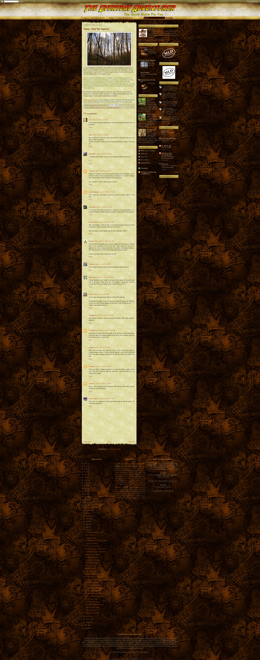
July (87, 521)
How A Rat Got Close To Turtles (94, 596)
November (89, 510)
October (88, 513)
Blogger (152, 659)
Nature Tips (143, 157)
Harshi (91, 294)
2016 (85, 488)
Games (97, 107)
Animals (92, 107)
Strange (140, 491)
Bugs (143, 466)
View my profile (143, 40)
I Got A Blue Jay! (90, 535)
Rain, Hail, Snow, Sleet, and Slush (151, 63)
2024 (85, 469)
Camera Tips (144, 154)
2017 (85, 486)
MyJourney (164, 164)
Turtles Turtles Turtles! (92, 599)
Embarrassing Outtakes (167, 132)
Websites (122, 498)
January (88, 622)
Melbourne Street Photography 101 (166, 154)
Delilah (126, 470)
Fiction (117, 472)
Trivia (142, 493)
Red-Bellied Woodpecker (92, 557)
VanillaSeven (93, 315)
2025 (85, 466)
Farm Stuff (140, 470)
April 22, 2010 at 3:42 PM (106, 222)
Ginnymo (92, 264)
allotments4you (93, 222)
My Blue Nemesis (90, 566)
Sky (142, 489)
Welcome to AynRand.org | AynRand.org (148, 173)
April (87, 530)
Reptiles (136, 489)
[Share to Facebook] (116, 106)
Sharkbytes (92, 207)
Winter (130, 497)
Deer (118, 470)
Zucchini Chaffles (166, 147)
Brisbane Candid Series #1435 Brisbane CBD (167, 157)
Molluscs (124, 478)
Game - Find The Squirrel (92, 554)
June (87, 524)
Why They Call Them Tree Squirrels (95, 552)
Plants (131, 487)
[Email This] (110, 106)
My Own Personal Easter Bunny (94, 604)
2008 (85, 628)
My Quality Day (166, 146)
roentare (169, 101)
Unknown (92, 171)
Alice (122, 464)
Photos (109, 107)
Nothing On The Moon (92, 613)
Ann (90, 120)
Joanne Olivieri (93, 399)
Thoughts (117, 493)
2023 (85, 472)
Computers (142, 468)
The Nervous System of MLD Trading (149, 75)
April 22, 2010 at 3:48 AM (100, 135)
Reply (90, 127)
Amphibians (131, 464)
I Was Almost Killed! (91, 610)
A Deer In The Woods (91, 543)
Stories (133, 491)
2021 (85, 475)
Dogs (132, 470)
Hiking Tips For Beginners (148, 151)
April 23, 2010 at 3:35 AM (103, 366)
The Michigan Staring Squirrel (94, 532)
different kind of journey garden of (169, 110)
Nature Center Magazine (98, 18)
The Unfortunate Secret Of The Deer (95, 540)
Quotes (123, 489)
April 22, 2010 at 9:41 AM (104, 207)
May (87, 527)
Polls (140, 487)
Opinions (140, 483)
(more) (163, 98)
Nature (117, 480)
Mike (90, 135)
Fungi (133, 472)
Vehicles (117, 496)
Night (125, 483)
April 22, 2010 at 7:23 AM (107, 192)
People (126, 485)
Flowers (125, 472)
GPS (125, 474)
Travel (130, 493)
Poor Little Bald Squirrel (92, 607)
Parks (116, 485)
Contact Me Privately (157, 40)
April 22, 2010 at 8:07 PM (106, 277)
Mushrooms (140, 479)
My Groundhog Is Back (92, 590)
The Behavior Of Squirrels (152, 130)
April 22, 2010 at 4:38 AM (104, 154)
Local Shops (125, 477)
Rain (130, 489)
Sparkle (91, 347)
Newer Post (87, 441)
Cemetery (129, 468)
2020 (85, 477)
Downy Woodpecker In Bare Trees (95, 549)
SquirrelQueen (93, 277)
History (141, 474)
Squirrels (116, 107)
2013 (85, 497)
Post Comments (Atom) (113, 449)
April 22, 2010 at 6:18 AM (103, 171)
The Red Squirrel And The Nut (94, 582)
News (119, 483)
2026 (85, 463)
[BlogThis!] (112, 106)
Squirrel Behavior (145, 163)
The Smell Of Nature (151, 100)
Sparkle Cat (165, 131)
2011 (85, 502)
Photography (137, 485)
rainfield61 (92, 154)
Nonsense (132, 483)
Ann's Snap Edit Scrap (168, 138)
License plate (165, 140)
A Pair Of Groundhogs (91, 571)
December (89, 507)
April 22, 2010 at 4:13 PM (106, 241)
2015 (85, 491)
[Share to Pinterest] (118, 106)
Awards (122, 466)
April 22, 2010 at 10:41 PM (105, 315)
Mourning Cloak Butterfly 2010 (94, 574)
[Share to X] (114, 106)
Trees (135, 493)
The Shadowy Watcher (91, 563)
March (88, 616)
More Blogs (131, 479)
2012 (85, 500)
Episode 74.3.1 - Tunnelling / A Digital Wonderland (169, 166)
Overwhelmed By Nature (92, 602)
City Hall (135, 468)
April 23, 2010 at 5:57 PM (106, 399)
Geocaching (144, 168)
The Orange (151, 83)
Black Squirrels (144, 160)
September (89, 516)
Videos (125, 496)
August (88, 519)
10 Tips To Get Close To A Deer (152, 115)
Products (117, 489)
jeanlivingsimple (94, 192)
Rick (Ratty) (170, 86)
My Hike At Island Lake (92, 585)
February (88, 619)
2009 (85, 625)
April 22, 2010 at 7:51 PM (102, 264)
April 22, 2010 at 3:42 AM (100, 120)
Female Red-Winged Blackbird (94, 577)
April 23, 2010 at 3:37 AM (103, 383)
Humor (117, 477)
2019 (85, 480)
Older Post (131, 441)
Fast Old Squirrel (90, 568)
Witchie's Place (93, 241)
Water (133, 495)
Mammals (103, 107)
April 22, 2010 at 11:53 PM (102, 347)
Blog (137, 466)
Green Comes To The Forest (93, 588)
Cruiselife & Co (94, 330)
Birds (130, 466)
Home (85, 18)
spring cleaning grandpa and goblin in (169, 88)
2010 (85, 505)
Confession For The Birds (92, 560)
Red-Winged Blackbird (91, 579)
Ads (116, 464)
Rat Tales (111, 18)
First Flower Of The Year (92, 546)
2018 (85, 483)
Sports (116, 491)
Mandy (169, 93)
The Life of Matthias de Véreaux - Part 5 (152, 52)
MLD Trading (145, 72)
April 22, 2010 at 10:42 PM (107, 330)
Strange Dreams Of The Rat (125, 18)
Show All (176, 172)
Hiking (131, 474)
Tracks (125, 493)
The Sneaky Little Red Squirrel (94, 593)
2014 (85, 494)
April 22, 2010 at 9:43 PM (101, 294)
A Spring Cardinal (90, 538)
